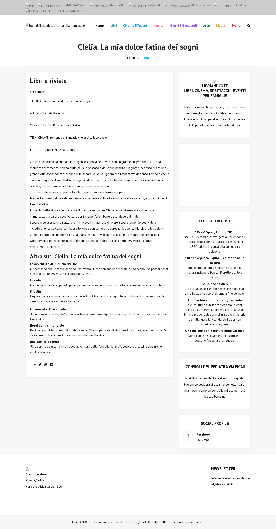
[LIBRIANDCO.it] (214, 81)
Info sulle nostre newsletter (230, 478)
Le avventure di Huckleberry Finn (54, 264)
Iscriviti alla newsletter (201, 378)
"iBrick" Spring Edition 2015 (214, 232)
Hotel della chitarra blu (47, 325)
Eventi (236, 25)
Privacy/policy (35, 480)
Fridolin (35, 291)
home (131, 58)
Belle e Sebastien (215, 284)
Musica (159, 25)
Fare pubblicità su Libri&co (44, 486)
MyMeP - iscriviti (222, 484)
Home (99, 25)
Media (220, 25)
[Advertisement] (214, 175)
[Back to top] (266, 519)
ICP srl (127, 522)
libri (145, 58)
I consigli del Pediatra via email (215, 366)
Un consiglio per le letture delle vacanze (214, 331)
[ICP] (30, 5)
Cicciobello (37, 280)
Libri (113, 25)
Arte (206, 25)
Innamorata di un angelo (48, 309)
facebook (203, 434)
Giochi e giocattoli (183, 25)
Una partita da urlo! (44, 342)
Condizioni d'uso (36, 474)
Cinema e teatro (135, 25)
